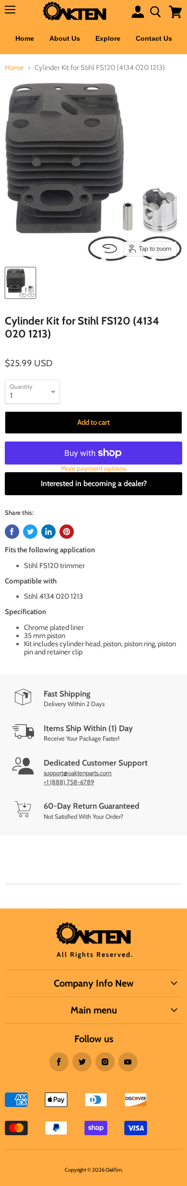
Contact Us (154, 38)
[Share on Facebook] (12, 531)
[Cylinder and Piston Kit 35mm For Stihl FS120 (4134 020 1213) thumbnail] (20, 282)
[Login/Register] (138, 11)
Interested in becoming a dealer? (94, 483)
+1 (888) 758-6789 (69, 782)
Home (24, 38)
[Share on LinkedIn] (48, 531)
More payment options (93, 468)
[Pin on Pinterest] (66, 531)
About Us (64, 38)
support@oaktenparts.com (78, 773)
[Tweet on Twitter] (30, 531)
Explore (107, 38)
